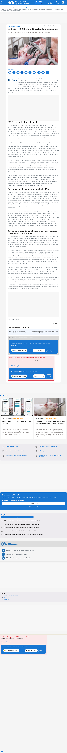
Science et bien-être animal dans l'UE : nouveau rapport (21, 524)
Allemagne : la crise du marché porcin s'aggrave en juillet (22, 521)
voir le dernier (14, 365)
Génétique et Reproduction (14, 26)
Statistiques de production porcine (16, 455)
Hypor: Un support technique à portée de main (16, 422)
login (49, 350)
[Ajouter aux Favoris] (39, 72)
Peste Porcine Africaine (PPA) (15, 451)
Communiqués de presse (17, 418)
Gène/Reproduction (6, 418)
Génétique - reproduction (11, 596)
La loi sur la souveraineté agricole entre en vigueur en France (23, 534)
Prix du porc (42, 451)
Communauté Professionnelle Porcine (22, 4)
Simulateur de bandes (12, 446)
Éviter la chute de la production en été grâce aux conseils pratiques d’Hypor (50, 422)
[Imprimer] (43, 72)
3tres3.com (20, 2)
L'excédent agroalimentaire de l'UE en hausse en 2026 (21, 527)
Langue (55, 25)
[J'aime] (47, 72)
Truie (5, 597)
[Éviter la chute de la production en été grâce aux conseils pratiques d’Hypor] (50, 407)
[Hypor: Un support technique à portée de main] (17, 407)
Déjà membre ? (33, 507)
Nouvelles (6, 599)
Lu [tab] (17, 517)
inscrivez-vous (39, 350)
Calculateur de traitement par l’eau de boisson (50, 455)
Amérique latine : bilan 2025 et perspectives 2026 (20, 531)
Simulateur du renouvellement (48, 446)
